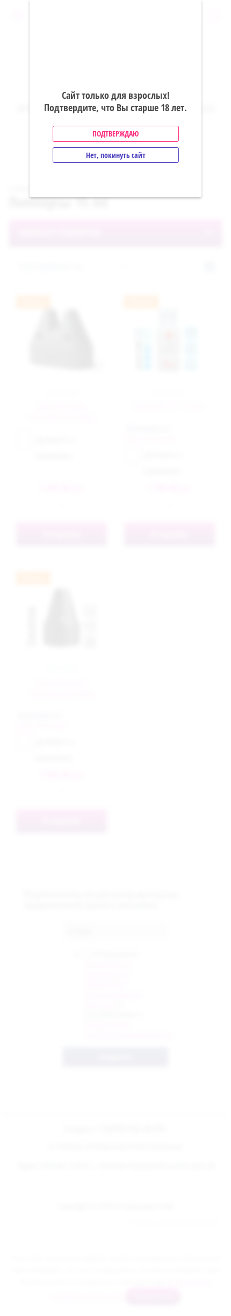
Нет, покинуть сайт (116, 155)
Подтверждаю (115, 133)
